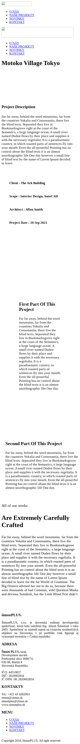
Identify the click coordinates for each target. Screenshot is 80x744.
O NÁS (14, 11)
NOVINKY (16, 18)
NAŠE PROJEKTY (21, 15)
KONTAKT (17, 22)
